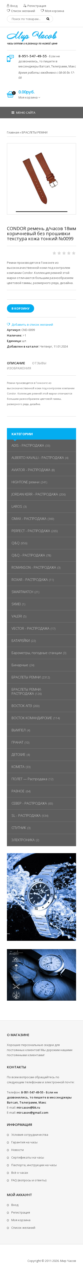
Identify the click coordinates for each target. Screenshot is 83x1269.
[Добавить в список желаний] (30, 324)
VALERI (17, 616)
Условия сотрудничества (29, 1135)
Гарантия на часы (24, 1142)
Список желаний (22, 11)
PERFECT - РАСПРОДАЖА (31, 530)
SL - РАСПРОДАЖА (26, 815)
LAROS (17, 506)
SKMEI (16, 604)
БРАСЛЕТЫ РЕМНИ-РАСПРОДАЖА (27, 691)
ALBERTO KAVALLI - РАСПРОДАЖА (38, 457)
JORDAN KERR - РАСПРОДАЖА (35, 494)
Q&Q (16, 543)
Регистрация (36, 6)
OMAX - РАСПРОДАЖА (29, 518)
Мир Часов (68, 1261)
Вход (14, 6)
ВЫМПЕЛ (19, 730)
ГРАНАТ (17, 742)
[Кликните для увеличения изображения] (41, 177)
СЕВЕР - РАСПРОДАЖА (29, 803)
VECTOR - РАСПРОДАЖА (30, 628)
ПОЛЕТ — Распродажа (29, 778)
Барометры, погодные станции (37, 652)
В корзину (21, 308)
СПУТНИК (19, 827)
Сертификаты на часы (27, 1157)
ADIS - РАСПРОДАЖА (28, 445)
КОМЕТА (18, 766)
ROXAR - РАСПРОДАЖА (30, 579)
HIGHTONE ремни (25, 482)
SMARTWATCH (22, 591)
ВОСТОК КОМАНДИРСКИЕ (32, 718)
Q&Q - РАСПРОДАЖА (28, 555)
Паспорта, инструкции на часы (34, 1165)
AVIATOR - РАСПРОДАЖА (31, 469)
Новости (17, 1150)
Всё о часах (19, 1172)
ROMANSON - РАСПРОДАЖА (34, 567)
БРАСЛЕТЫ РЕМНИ (26, 677)
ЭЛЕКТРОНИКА (23, 839)
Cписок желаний (23, 1228)
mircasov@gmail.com (32, 1112)
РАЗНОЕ (18, 791)
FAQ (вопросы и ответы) (28, 1180)
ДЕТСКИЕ (18, 754)
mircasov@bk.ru (28, 1107)
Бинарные (20, 665)
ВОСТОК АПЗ (22, 705)
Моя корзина (54, 11)
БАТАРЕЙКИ (21, 640)
